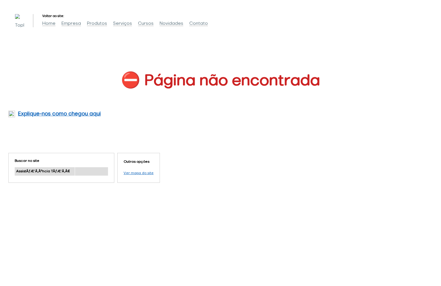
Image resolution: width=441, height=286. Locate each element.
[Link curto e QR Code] (18, 269)
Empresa (71, 23)
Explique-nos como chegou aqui (59, 114)
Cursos (146, 23)
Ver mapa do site (139, 173)
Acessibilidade (18, 245)
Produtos (97, 23)
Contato (198, 23)
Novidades (171, 23)
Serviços (122, 23)
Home (49, 23)
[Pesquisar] (91, 171)
